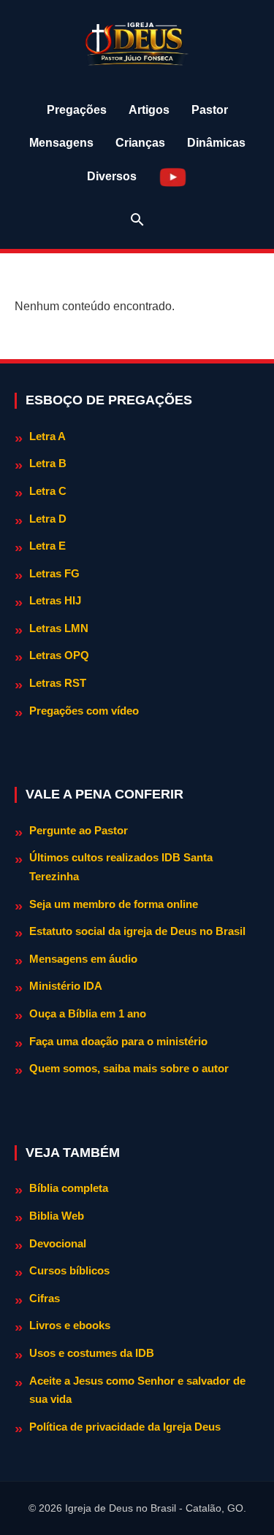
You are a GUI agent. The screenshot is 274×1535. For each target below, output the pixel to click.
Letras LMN (58, 628)
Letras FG (54, 573)
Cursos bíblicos (69, 1270)
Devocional (57, 1243)
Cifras (44, 1298)
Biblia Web (56, 1215)
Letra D (47, 518)
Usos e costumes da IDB (91, 1353)
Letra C (47, 491)
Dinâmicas (216, 142)
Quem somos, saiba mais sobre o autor (129, 1068)
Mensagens (61, 142)
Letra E (47, 545)
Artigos (149, 110)
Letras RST (57, 683)
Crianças (140, 142)
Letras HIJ (55, 600)
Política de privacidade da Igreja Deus (125, 1426)
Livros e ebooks (69, 1325)
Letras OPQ (59, 655)
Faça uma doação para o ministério (118, 1041)
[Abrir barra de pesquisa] (137, 219)
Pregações (77, 110)
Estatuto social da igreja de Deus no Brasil (137, 931)
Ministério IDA (65, 986)
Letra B (47, 463)
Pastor (209, 110)
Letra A (47, 436)
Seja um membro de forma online (113, 904)
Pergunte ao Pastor (78, 830)
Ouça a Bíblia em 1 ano (87, 1013)
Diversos (112, 176)
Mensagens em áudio (83, 959)
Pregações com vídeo (84, 710)
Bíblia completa (68, 1188)
